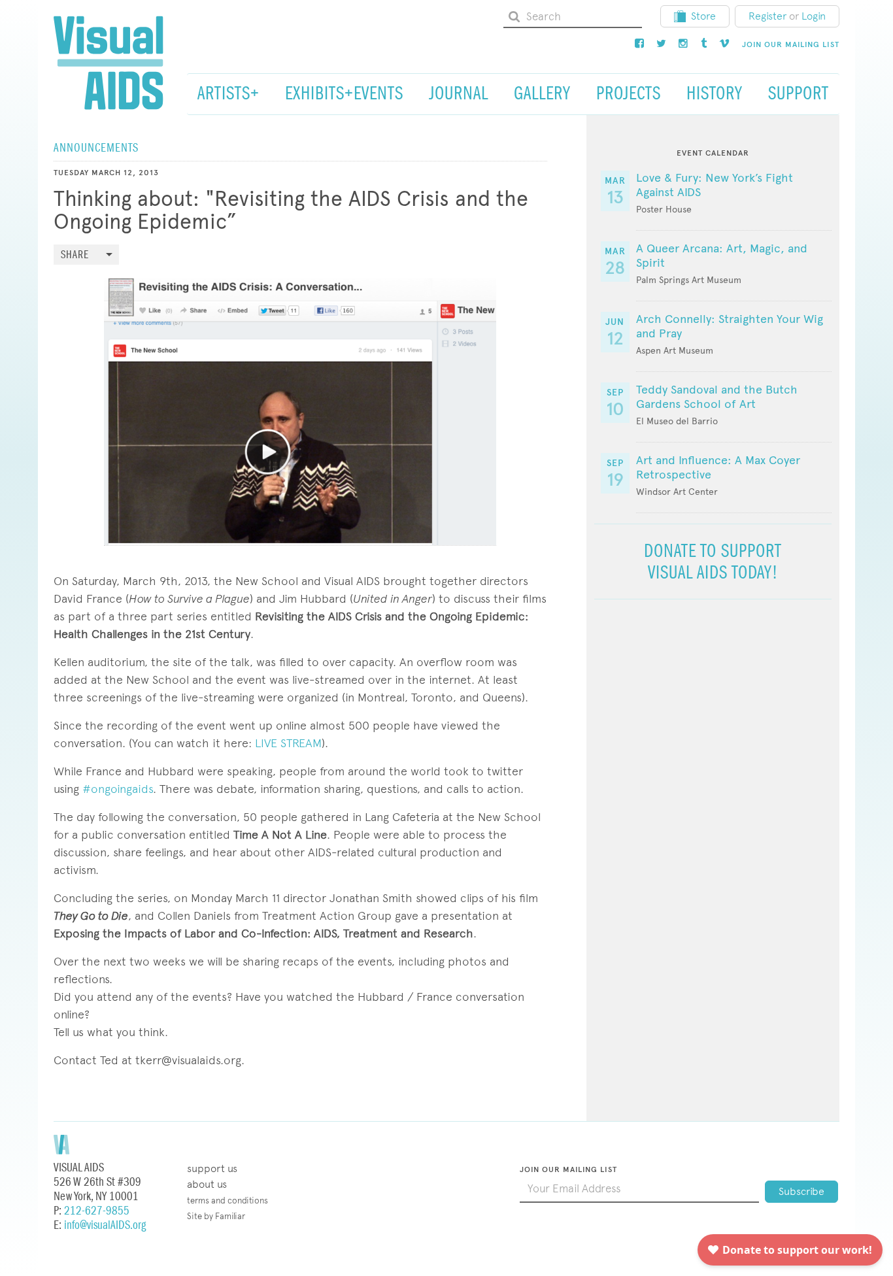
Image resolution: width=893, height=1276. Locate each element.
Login (813, 16)
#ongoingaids (117, 789)
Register (767, 16)
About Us (207, 1184)
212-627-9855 (96, 1211)
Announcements (96, 148)
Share (75, 255)
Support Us (212, 1168)
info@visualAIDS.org (105, 1225)
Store (703, 16)
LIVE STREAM (288, 743)
